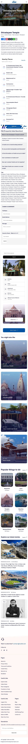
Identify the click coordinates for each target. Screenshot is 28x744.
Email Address (5, 217)
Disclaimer (3, 673)
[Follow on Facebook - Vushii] (1, 650)
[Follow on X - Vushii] (4, 650)
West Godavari (15, 34)
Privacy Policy (4, 663)
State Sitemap (4, 694)
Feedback (17, 707)
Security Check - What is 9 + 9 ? (10, 233)
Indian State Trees (5, 712)
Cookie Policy (4, 668)
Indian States (4, 684)
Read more (13, 319)
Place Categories (5, 686)
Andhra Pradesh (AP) (12, 285)
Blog (16, 702)
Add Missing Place (19, 712)
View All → (23, 60)
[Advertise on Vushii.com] (14, 126)
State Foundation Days (6, 691)
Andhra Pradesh (8, 34)
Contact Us (17, 714)
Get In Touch (13, 330)
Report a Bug (18, 704)
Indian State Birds (5, 709)
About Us (3, 661)
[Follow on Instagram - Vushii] (6, 650)
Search (14, 257)
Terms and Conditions (6, 666)
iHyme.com (16, 741)
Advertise (17, 709)
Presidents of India (5, 689)
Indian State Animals (6, 707)
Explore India (4, 681)
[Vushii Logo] (14, 2)
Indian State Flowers (6, 704)
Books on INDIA (4, 714)
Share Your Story (5, 717)
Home (2, 34)
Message (4, 223)
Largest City (4, 702)
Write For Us (4, 671)
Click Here (10, 299)
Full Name (4, 210)
